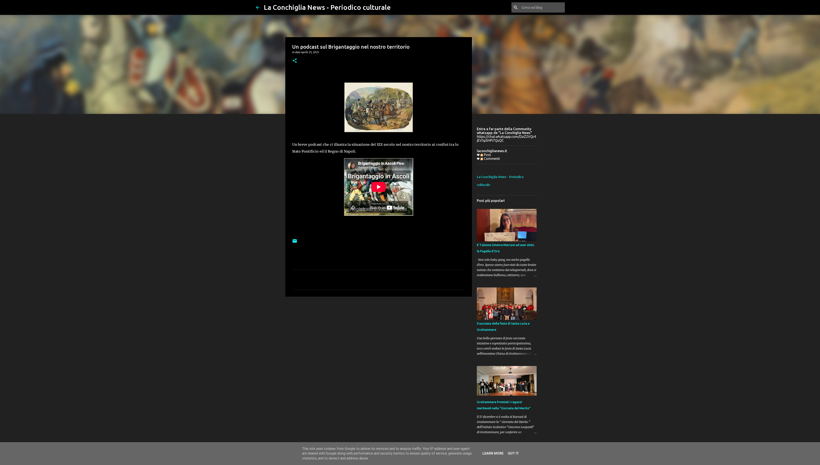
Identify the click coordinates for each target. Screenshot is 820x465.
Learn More (493, 453)
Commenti (491, 158)
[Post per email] (294, 242)
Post (487, 155)
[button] (294, 61)
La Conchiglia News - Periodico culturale (327, 7)
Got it (513, 453)
